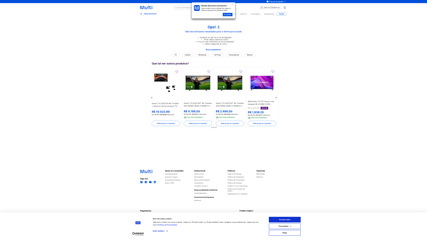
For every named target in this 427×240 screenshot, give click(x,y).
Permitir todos (284, 220)
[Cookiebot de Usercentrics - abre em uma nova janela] (138, 234)
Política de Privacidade (167, 225)
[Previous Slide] (151, 98)
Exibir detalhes (159, 231)
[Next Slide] (276, 98)
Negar (284, 233)
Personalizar (283, 226)
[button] (211, 127)
